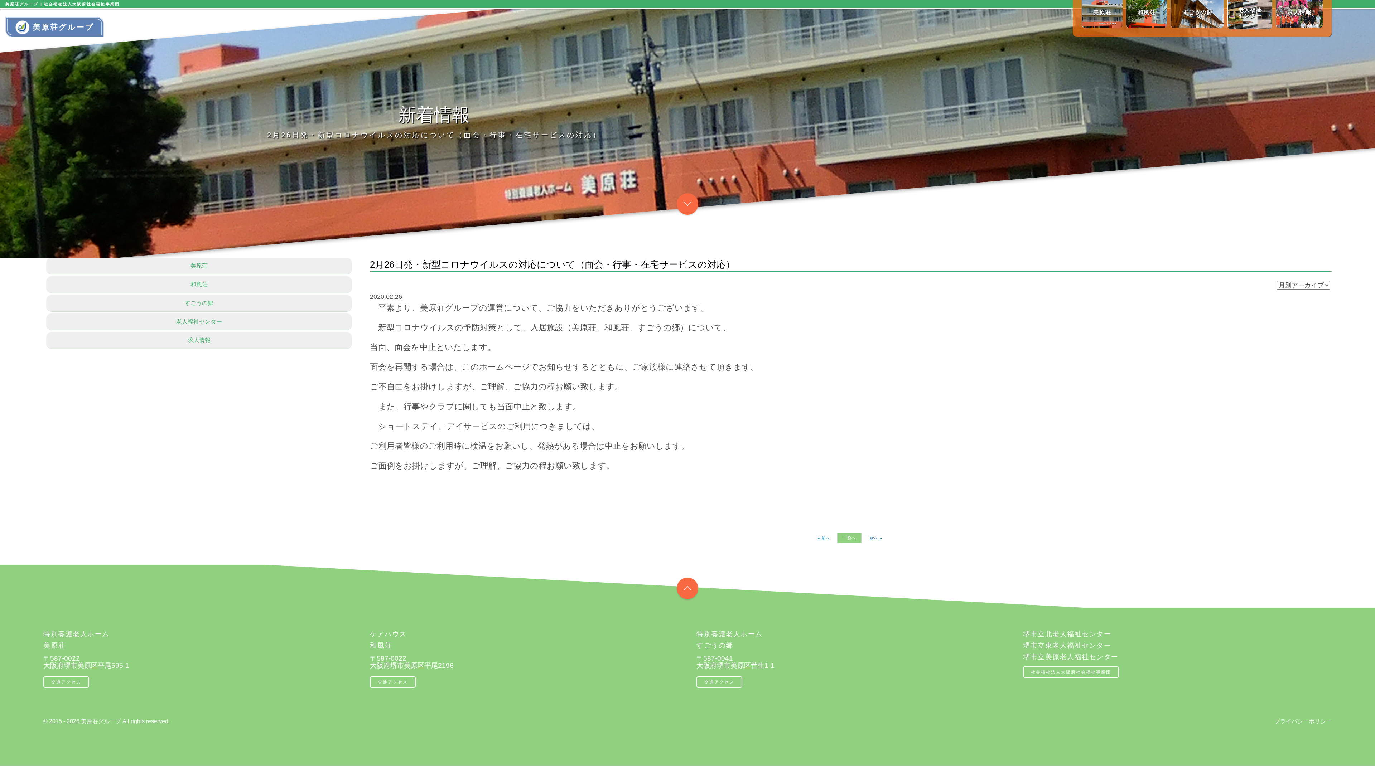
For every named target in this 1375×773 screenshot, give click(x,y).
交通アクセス (66, 682)
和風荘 (199, 284)
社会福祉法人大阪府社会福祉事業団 (1071, 672)
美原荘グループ (63, 27)
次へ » (876, 538)
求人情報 (199, 340)
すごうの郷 (199, 303)
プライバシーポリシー (1303, 721)
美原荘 (199, 266)
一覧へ (849, 537)
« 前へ (824, 538)
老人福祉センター (199, 322)
